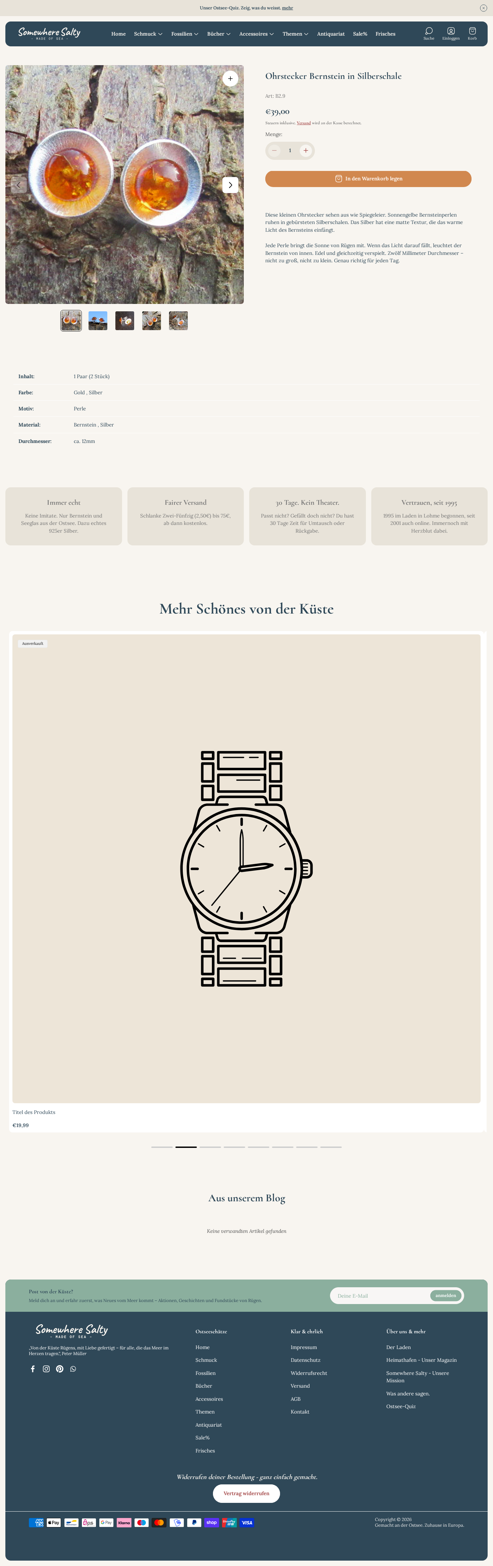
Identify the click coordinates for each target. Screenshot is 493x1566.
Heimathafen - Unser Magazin (421, 1360)
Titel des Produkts (33, 1112)
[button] (162, 1147)
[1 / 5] (71, 320)
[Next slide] (230, 185)
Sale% (203, 1437)
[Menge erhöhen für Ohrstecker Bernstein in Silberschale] (305, 150)
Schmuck (206, 1360)
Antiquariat (209, 1425)
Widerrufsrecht (309, 1373)
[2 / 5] (98, 320)
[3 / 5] (124, 320)
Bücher (204, 1386)
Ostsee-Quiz (401, 1406)
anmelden (446, 1295)
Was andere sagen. (408, 1393)
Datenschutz (306, 1360)
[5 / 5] (178, 320)
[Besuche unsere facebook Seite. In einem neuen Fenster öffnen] (33, 1369)
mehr (287, 8)
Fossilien (206, 1373)
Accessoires (209, 1399)
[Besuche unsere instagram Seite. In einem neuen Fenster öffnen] (46, 1369)
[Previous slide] (19, 185)
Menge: (273, 134)
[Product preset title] (246, 868)
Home (203, 1347)
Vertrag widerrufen (246, 1493)
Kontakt (300, 1411)
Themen (205, 1411)
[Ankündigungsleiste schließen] (484, 8)
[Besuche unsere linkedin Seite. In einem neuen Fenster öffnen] (73, 1369)
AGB (295, 1399)
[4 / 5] (151, 320)
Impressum (304, 1347)
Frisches (205, 1450)
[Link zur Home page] (71, 1331)
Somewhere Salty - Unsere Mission (417, 1377)
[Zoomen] (230, 79)
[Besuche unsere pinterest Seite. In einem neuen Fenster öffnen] (60, 1369)
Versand (304, 122)
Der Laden (398, 1347)
